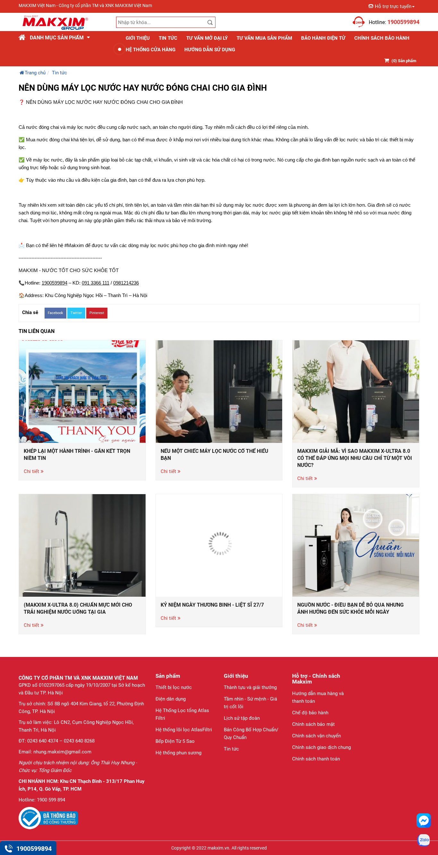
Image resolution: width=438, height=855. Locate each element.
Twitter (76, 313)
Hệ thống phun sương (178, 753)
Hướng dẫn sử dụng (209, 50)
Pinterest (96, 313)
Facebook (55, 313)
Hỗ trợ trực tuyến (393, 6)
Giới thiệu (138, 38)
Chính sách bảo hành (381, 38)
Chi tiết (31, 471)
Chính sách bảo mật (313, 724)
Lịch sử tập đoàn (242, 718)
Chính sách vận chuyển (316, 736)
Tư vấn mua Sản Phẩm (264, 38)
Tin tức (168, 38)
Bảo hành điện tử (323, 38)
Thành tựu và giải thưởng (250, 687)
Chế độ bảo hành (310, 713)
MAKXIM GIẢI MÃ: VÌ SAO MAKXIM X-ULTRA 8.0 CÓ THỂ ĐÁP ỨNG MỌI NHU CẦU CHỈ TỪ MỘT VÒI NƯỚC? (354, 458)
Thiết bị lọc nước (174, 687)
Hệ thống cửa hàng (150, 50)
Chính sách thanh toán (316, 759)
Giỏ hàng (341, 18)
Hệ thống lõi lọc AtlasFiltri (184, 730)
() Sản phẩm (404, 60)
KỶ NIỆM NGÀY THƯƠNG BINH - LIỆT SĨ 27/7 (212, 605)
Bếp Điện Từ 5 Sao (175, 741)
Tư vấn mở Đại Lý (207, 38)
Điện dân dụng (171, 699)
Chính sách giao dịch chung (321, 747)
